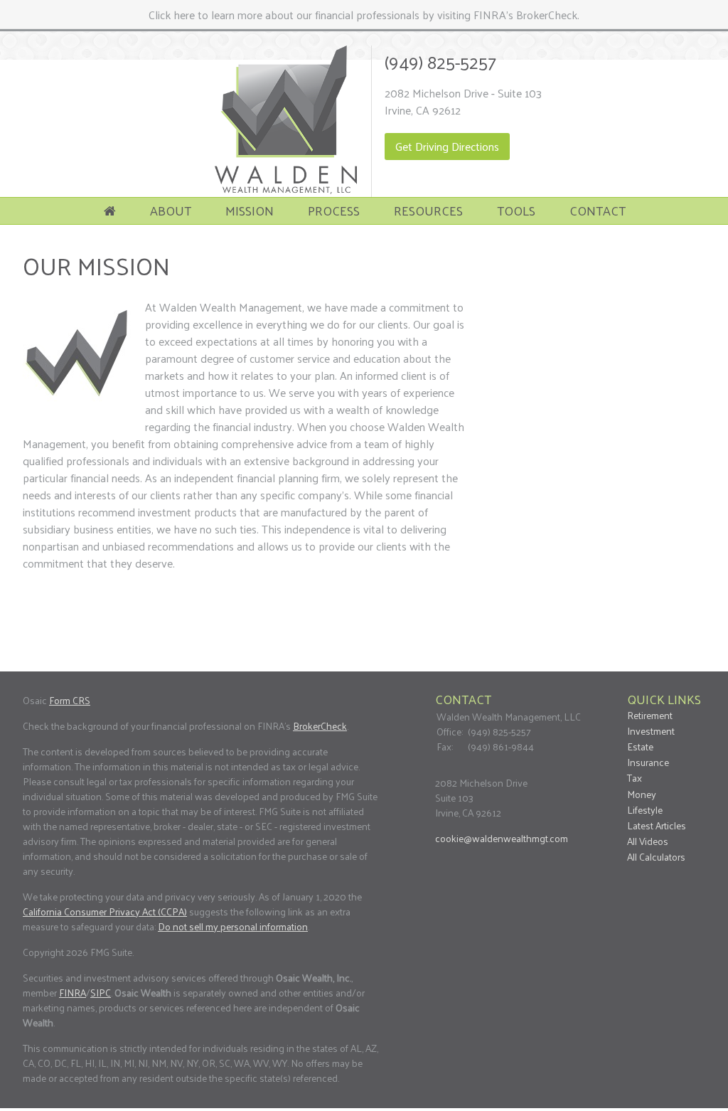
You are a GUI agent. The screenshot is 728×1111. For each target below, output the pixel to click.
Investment (651, 731)
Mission (249, 210)
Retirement (650, 715)
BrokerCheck (320, 726)
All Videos (647, 841)
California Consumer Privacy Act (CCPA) (105, 911)
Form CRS (69, 700)
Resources (428, 210)
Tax (634, 778)
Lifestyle (645, 810)
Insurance (648, 762)
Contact (597, 210)
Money (641, 794)
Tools (516, 210)
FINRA (72, 992)
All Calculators (656, 857)
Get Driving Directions (447, 146)
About (170, 210)
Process (334, 210)
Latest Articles (656, 825)
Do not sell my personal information (233, 926)
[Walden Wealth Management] (286, 189)
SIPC (100, 992)
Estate (640, 746)
